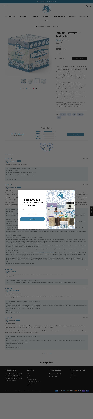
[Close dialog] (73, 192)
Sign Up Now (32, 219)
